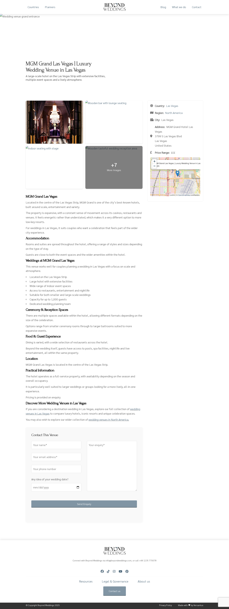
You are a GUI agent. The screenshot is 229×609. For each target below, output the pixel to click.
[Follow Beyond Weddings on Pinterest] (126, 571)
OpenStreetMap (184, 195)
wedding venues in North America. (108, 419)
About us (144, 581)
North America (174, 113)
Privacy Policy (165, 605)
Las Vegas (172, 105)
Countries (33, 7)
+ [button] (154, 161)
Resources (86, 581)
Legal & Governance (115, 581)
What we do (179, 7)
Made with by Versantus (190, 605)
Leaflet (172, 195)
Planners (50, 7)
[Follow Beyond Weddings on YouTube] (120, 571)
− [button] (154, 166)
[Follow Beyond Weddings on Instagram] (114, 571)
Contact (196, 7)
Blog (163, 7)
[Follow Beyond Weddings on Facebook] (102, 571)
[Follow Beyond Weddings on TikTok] (108, 571)
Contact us (114, 591)
